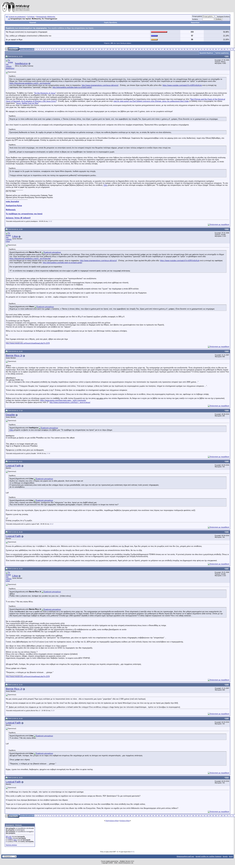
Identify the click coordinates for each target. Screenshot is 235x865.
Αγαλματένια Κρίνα (14, 206)
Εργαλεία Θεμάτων (206, 53)
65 (213, 49)
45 (156, 49)
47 (162, 49)
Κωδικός (195, 19)
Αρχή (231, 856)
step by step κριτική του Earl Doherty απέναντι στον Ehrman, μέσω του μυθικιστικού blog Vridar (151, 101)
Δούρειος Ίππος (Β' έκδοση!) (18, 218)
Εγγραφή (33, 22)
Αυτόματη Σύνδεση (223, 16)
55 (184, 49)
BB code (8, 836)
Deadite (10, 414)
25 (99, 49)
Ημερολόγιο (195, 22)
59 (196, 49)
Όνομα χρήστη (197, 16)
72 (233, 49)
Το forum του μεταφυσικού (17, 16)
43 (150, 49)
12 (62, 49)
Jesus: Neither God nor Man (27, 103)
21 (87, 49)
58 (193, 49)
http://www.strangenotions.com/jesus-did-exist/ (100, 85)
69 (224, 49)
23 (93, 49)
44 (153, 49)
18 (79, 49)
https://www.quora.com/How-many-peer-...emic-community (63, 400)
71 (230, 49)
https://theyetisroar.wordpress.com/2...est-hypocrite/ (30, 83)
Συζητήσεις (31, 16)
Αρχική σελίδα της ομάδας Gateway (208, 856)
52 (176, 49)
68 (221, 49)
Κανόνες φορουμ (11, 845)
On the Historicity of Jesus (44, 93)
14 (67, 49)
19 (82, 49)
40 (142, 49)
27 (104, 49)
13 (64, 49)
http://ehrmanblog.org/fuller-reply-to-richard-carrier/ (72, 87)
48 (164, 49)
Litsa (15, 236)
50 (170, 49)
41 (144, 49)
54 (182, 49)
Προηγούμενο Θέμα (111, 820)
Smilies (10, 838)
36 (130, 49)
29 (110, 49)
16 (73, 49)
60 (199, 49)
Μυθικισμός (11, 210)
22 (90, 49)
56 (187, 49)
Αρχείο (225, 856)
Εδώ (105, 185)
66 (216, 49)
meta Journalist (12, 201)
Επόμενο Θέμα (125, 820)
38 (136, 49)
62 (204, 49)
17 (76, 49)
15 (70, 49)
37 (133, 49)
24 (96, 49)
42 (147, 49)
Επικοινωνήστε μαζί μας (185, 856)
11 (59, 49)
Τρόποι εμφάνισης (222, 53)
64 (210, 49)
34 (124, 49)
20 (84, 49)
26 (102, 49)
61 (201, 49)
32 (119, 49)
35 (127, 49)
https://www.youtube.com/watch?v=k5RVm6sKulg (182, 85)
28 (107, 49)
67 (219, 49)
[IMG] (15, 840)
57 (190, 49)
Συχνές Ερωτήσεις (110, 22)
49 (167, 49)
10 (56, 49)
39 (139, 49)
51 (173, 49)
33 (122, 49)
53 (179, 49)
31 (116, 49)
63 (207, 49)
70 (227, 49)
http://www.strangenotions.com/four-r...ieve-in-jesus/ (70, 402)
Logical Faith (13, 465)
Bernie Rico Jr (14, 355)
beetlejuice (21, 63)
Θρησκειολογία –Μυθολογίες (45, 16)
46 (159, 49)
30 (113, 49)
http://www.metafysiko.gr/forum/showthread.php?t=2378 (28, 343)
